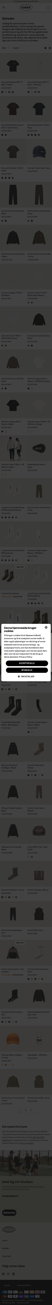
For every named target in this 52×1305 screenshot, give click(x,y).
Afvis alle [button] (26, 670)
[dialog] (26, 652)
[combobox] (46, 627)
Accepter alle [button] (27, 663)
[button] (26, 676)
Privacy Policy (25, 657)
